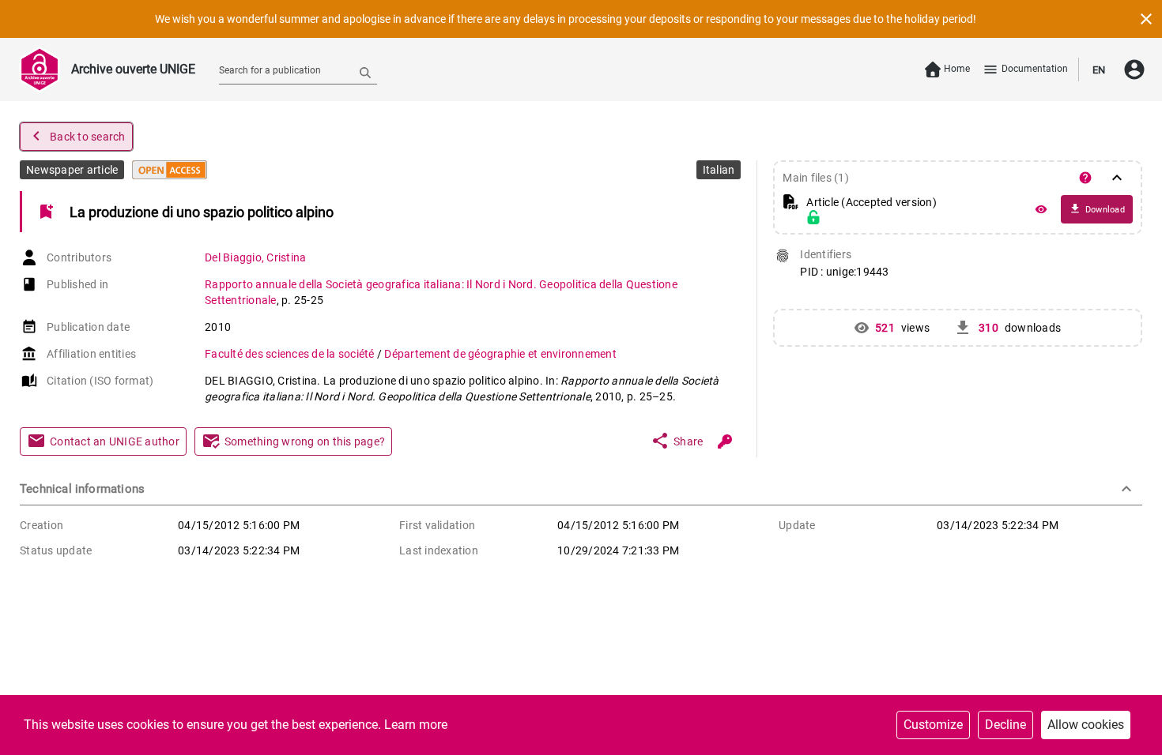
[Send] (365, 72)
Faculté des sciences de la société (291, 353)
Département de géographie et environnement (500, 353)
